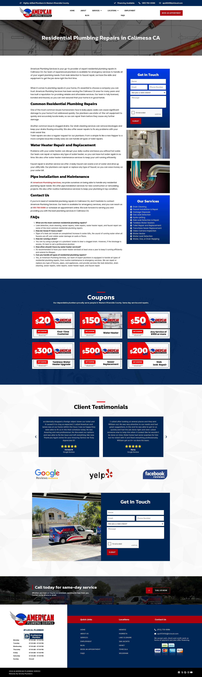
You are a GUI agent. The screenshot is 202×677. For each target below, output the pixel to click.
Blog (87, 15)
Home (72, 10)
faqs (123, 15)
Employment (130, 10)
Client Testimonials (101, 406)
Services (96, 10)
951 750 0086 (39, 207)
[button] (35, 436)
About (83, 10)
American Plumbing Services (47, 182)
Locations (112, 10)
